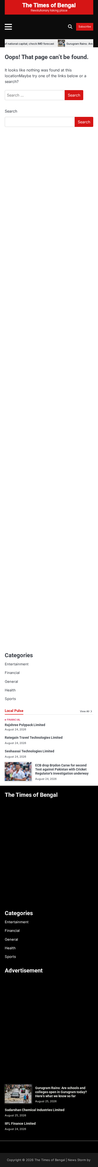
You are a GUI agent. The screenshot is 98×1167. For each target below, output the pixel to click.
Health (10, 690)
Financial (12, 673)
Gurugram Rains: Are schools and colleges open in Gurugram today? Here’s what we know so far (61, 1092)
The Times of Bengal (49, 1160)
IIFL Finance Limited (20, 1123)
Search (11, 111)
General (11, 681)
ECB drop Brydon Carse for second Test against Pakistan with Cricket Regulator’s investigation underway (61, 769)
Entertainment (17, 664)
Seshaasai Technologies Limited (29, 751)
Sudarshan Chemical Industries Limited (34, 1110)
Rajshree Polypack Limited (25, 725)
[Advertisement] (49, 182)
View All (84, 711)
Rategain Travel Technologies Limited (34, 737)
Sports (10, 699)
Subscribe (84, 26)
